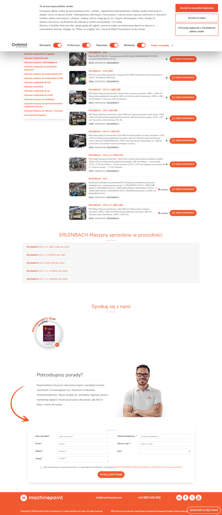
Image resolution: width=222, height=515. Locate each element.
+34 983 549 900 (149, 498)
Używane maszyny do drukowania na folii (43, 78)
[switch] (86, 45)
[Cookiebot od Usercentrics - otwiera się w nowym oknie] (19, 45)
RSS (113, 511)
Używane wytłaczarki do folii (37, 82)
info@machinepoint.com (109, 497)
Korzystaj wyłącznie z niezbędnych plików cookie (196, 29)
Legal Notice (139, 511)
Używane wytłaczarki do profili (38, 95)
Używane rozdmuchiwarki (36, 58)
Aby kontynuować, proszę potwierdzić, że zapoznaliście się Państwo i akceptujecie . (112, 467)
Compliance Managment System (160, 511)
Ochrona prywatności (124, 511)
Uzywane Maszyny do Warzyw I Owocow (43, 110)
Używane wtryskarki (33, 86)
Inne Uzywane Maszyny (35, 114)
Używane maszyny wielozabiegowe (40, 62)
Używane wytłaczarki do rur (37, 90)
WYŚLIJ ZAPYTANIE (111, 474)
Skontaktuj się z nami (204, 510)
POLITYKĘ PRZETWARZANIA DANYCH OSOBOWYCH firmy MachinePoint (149, 467)
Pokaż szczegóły (160, 45)
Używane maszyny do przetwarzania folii (43, 73)
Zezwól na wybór (197, 18)
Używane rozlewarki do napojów (39, 53)
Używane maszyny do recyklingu (39, 99)
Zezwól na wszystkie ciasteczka (197, 8)
